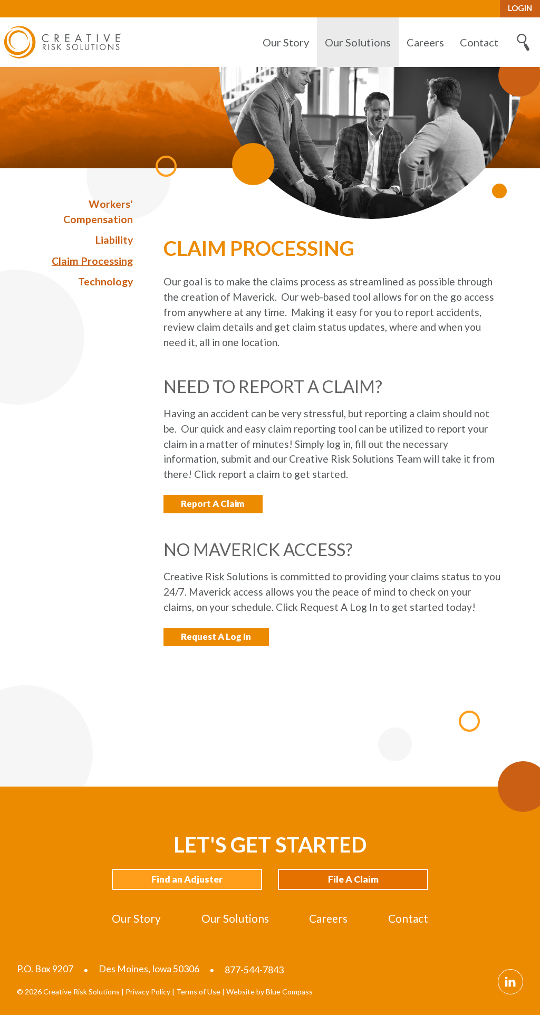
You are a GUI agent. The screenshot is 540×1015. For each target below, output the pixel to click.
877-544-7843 (254, 969)
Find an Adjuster (187, 879)
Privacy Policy (148, 991)
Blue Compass (289, 991)
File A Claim (353, 879)
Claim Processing (92, 261)
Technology (105, 281)
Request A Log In (216, 636)
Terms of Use (198, 991)
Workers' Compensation (98, 211)
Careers (328, 918)
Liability (114, 240)
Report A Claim (213, 503)
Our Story (136, 918)
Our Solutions (235, 918)
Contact (408, 918)
